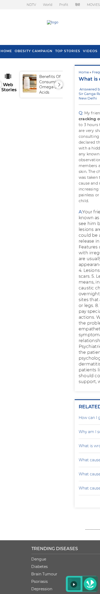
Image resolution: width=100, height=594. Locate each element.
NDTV (31, 5)
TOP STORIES (67, 51)
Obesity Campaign (34, 51)
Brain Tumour (44, 574)
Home (84, 72)
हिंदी (77, 5)
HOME (6, 51)
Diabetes (39, 566)
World (47, 5)
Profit (63, 5)
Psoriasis (39, 581)
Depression (41, 589)
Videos (90, 51)
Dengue (38, 559)
